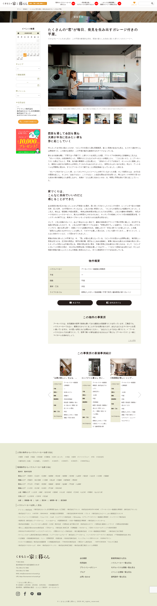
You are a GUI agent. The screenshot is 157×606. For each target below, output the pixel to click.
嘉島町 (58, 484)
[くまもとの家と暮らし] (15, 3)
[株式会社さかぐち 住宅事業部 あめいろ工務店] (27, 111)
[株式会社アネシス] (27, 113)
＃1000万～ (46, 461)
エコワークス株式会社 (63, 517)
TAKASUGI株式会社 (69, 542)
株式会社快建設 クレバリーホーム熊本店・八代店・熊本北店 (40, 524)
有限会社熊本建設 (122, 524)
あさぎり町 (99, 492)
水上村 (62, 492)
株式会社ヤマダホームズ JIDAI (30, 545)
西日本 (44, 500)
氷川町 (37, 488)
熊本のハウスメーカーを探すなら (63, 3)
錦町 (41, 492)
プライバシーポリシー (88, 567)
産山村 (52, 480)
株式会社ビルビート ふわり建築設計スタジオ (108, 513)
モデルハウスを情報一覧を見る (123, 567)
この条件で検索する (29, 121)
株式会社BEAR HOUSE (75, 513)
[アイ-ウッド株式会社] (27, 109)
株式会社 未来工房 (62, 528)
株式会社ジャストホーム (97, 520)
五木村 (76, 492)
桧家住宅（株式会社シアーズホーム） (31, 520)
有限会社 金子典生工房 (71, 524)
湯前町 (55, 492)
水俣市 (44, 488)
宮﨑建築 (74, 528)
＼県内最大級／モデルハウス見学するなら (85, 3)
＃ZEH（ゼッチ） (58, 457)
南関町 (51, 476)
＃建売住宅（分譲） (25, 461)
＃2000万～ (65, 461)
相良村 (69, 492)
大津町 (100, 476)
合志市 (93, 476)
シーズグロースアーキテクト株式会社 (100, 535)
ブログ (82, 572)
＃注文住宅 (100, 457)
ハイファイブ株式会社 (118, 517)
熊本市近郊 (28, 471)
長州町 (72, 476)
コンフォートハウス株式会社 (28, 517)
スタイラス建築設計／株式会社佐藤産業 (32, 542)
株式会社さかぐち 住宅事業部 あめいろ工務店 (50, 509)
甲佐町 (72, 484)
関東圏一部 (28, 500)
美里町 (44, 484)
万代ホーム (50, 528)
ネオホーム (83, 528)
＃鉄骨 (73, 457)
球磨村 (90, 492)
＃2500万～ (75, 461)
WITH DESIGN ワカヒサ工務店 (107, 542)
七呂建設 (22, 538)
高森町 (59, 480)
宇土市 (30, 484)
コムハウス (44, 517)
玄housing (77, 517)
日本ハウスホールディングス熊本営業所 (103, 528)
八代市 (30, 488)
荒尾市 (30, 476)
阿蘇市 (30, 480)
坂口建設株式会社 (81, 531)
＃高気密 (39, 457)
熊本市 (20, 471)
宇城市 (37, 484)
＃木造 (67, 457)
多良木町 (48, 492)
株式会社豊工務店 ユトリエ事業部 (86, 545)
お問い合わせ (85, 577)
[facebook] (25, 594)
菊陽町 (106, 476)
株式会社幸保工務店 (65, 545)
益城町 (65, 484)
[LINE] (32, 594)
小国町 (45, 480)
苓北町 (45, 496)
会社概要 (83, 558)
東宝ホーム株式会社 (86, 542)
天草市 (39, 496)
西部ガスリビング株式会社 (63, 531)
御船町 (51, 484)
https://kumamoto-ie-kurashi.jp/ (29, 576)
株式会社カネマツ (87, 524)
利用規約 (83, 563)
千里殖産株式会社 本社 (123, 535)
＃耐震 (20, 457)
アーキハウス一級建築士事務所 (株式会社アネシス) (119, 509)
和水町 (58, 476)
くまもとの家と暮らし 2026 (70, 601)
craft (52, 517)
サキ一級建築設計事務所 (98, 531)
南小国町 (38, 480)
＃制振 (32, 457)
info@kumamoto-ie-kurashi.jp (30, 573)
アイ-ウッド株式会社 (25, 510)
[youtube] (39, 594)
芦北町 (51, 488)
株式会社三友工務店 (116, 531)
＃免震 (26, 457)
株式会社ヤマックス (49, 545)
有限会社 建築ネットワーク (105, 524)
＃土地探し (37, 461)
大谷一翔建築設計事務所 (78, 520)
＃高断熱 (47, 457)
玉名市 (37, 476)
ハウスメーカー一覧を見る (121, 563)
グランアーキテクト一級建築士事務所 (95, 517)
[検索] (152, 3)
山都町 (79, 484)
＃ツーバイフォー (83, 457)
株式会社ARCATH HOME (90, 509)
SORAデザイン (106, 538)
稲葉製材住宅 (62, 520)
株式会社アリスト (25, 513)
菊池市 (86, 476)
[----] (27, 107)
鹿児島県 (64, 500)
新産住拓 (59, 538)
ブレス (88, 513)
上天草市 (31, 496)
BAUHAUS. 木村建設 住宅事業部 (53, 513)
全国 (19, 500)
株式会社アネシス (74, 509)
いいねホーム (51, 520)
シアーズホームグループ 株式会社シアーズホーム (68, 535)
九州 (36, 500)
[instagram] (18, 594)
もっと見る (132, 340)
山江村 (83, 492)
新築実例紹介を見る (118, 558)
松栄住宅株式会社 (71, 538)
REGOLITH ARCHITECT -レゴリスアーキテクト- (35, 531)
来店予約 (76, 303)
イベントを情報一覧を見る (121, 572)
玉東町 (44, 476)
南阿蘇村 (67, 480)
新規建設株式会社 (33, 538)
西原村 (75, 480)
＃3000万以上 (85, 461)
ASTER (35, 513)
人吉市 (35, 492)
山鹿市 (79, 476)
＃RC (93, 457)
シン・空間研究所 (48, 538)
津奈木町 (59, 488)
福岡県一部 (53, 500)
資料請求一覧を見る (118, 577)
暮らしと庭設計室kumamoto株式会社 (31, 528)
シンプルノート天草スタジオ (89, 538)
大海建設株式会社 (54, 542)
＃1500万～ (56, 461)
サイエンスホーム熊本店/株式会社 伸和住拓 (33, 535)
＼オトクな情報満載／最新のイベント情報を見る (108, 3)
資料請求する (115, 303)
